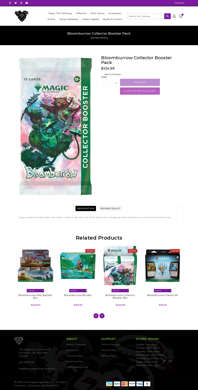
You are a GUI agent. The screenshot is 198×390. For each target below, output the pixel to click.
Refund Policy (109, 355)
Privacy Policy (108, 350)
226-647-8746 (26, 362)
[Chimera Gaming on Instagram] (21, 3)
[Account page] (174, 16)
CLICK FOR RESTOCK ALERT (140, 91)
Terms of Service (110, 344)
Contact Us (72, 350)
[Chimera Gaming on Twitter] (15, 3)
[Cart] (181, 16)
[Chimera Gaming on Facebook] (10, 3)
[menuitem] (60, 13)
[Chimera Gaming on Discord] (26, 3)
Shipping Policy (74, 361)
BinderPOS (52, 385)
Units (104, 77)
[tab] (86, 208)
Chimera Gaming (99, 37)
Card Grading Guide (77, 367)
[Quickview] (19, 306)
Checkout (179, 3)
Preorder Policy (75, 355)
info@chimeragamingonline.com (37, 368)
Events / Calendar (76, 344)
